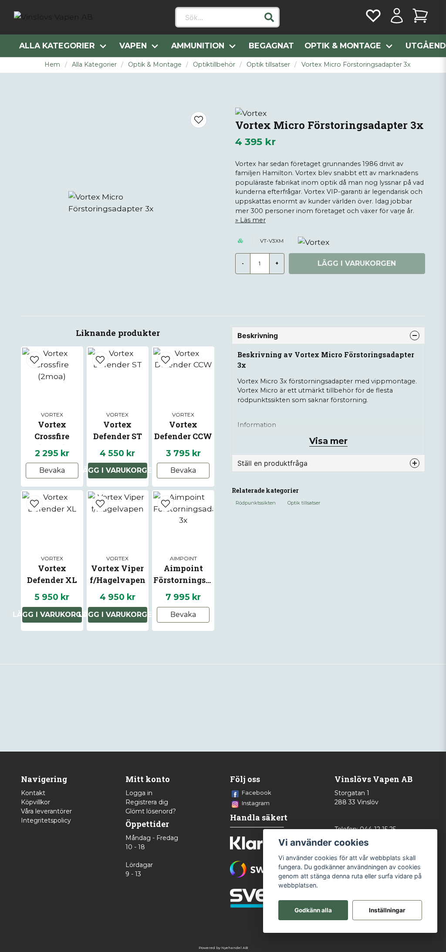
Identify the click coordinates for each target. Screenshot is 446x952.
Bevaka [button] (52, 470)
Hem (52, 64)
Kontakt (33, 793)
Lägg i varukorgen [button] (118, 470)
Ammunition (197, 45)
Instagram (256, 803)
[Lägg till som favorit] (373, 15)
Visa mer (328, 441)
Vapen (133, 45)
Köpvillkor (35, 802)
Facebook (256, 792)
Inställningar (387, 910)
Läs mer (253, 220)
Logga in (138, 793)
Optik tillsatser (268, 64)
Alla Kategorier (57, 45)
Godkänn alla (313, 910)
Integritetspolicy (46, 820)
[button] (269, 17)
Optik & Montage (342, 45)
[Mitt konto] (397, 15)
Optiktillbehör (214, 64)
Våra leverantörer (46, 811)
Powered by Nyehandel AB (223, 947)
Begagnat (271, 45)
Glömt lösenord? (150, 811)
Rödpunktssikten (256, 503)
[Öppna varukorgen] (420, 15)
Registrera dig (146, 802)
